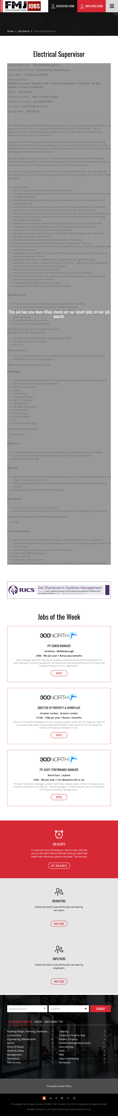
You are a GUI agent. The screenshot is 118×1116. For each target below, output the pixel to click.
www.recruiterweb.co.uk (80, 1109)
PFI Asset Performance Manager (59, 770)
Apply (59, 673)
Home (10, 31)
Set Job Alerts (59, 866)
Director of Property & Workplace (59, 708)
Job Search (23, 31)
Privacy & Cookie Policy (59, 1086)
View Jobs (59, 924)
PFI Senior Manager (59, 646)
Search (100, 1009)
